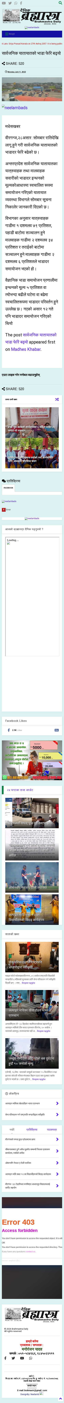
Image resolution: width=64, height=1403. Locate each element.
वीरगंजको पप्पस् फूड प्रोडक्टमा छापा (31, 823)
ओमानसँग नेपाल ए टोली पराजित (28, 888)
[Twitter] (10, 3)
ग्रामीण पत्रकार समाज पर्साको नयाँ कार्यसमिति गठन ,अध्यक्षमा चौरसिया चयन (30, 459)
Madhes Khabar (25, 349)
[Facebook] (21, 3)
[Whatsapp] (15, 3)
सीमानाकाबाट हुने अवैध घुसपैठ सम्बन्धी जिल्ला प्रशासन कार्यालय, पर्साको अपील (32, 850)
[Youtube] (4, 3)
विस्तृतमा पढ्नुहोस (28, 983)
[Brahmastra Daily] (32, 23)
